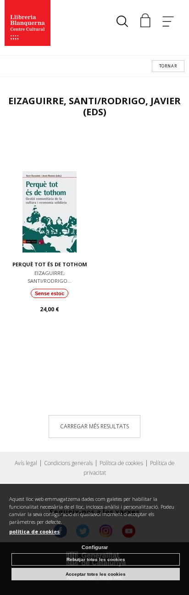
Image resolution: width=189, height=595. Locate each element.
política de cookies (34, 531)
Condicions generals (68, 463)
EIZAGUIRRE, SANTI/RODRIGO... (50, 276)
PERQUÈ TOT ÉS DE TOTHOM (49, 264)
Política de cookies (121, 463)
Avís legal (26, 463)
